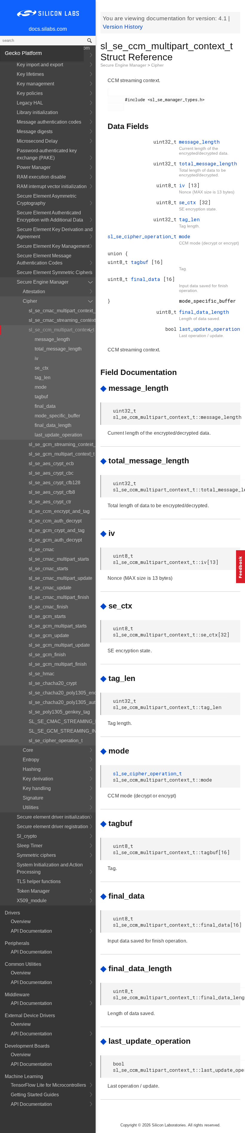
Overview (21, 921)
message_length (52, 339)
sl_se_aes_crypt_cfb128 (54, 482)
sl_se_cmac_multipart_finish (59, 597)
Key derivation (38, 778)
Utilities (31, 807)
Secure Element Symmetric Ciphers (54, 272)
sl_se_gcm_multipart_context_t (61, 453)
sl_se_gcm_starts (47, 616)
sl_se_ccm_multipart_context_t (61, 329)
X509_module (32, 900)
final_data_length (53, 425)
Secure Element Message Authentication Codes (44, 259)
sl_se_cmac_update (50, 587)
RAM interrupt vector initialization (52, 186)
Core (28, 750)
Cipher (30, 301)
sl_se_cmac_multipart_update (60, 578)
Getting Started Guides (35, 1094)
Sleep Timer (29, 845)
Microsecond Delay (37, 141)
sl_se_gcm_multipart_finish (58, 664)
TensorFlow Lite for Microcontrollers (48, 1085)
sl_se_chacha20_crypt (52, 683)
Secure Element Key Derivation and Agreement (55, 233)
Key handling (37, 788)
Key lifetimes (30, 74)
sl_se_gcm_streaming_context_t (62, 444)
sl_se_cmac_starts (48, 568)
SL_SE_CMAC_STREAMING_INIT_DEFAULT (62, 721)
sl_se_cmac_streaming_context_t (62, 320)
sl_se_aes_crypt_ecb (51, 463)
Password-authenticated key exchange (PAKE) (47, 154)
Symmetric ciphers (36, 855)
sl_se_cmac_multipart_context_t (62, 310)
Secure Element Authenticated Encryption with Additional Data (50, 216)
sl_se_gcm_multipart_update (59, 645)
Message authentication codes (49, 121)
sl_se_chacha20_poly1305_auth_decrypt (62, 702)
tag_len (42, 377)
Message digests (35, 131)
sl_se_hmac (41, 673)
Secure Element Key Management (53, 246)
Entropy (31, 759)
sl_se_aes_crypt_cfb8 (52, 492)
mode (41, 387)
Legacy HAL (30, 102)
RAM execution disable (41, 176)
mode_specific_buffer (57, 415)
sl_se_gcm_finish (47, 654)
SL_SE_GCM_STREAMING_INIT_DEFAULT (62, 731)
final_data (45, 406)
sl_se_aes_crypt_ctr (50, 501)
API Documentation (31, 931)
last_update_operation (58, 434)
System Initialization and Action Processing (50, 868)
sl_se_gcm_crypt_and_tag (57, 530)
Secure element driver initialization (53, 817)
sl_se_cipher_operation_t (55, 740)
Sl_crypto (27, 836)
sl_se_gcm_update (49, 635)
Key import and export (40, 64)
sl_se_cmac (41, 549)
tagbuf (41, 396)
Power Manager (33, 167)
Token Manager (33, 891)
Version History (123, 27)
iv (36, 358)
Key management (35, 83)
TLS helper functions (39, 881)
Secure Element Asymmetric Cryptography (46, 199)
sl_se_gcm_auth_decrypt (55, 539)
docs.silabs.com (48, 29)
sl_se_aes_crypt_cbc (51, 473)
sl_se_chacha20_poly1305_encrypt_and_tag (62, 692)
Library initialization (37, 112)
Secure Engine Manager (42, 282)
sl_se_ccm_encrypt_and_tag (59, 511)
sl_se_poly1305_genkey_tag (59, 711)
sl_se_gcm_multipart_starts (58, 625)
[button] (240, 566)
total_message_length (58, 348)
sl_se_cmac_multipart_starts (59, 559)
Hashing (32, 769)
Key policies (30, 93)
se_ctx (41, 368)
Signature (33, 797)
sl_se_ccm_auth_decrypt (55, 520)
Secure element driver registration (52, 826)
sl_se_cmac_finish (48, 606)
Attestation (34, 291)
